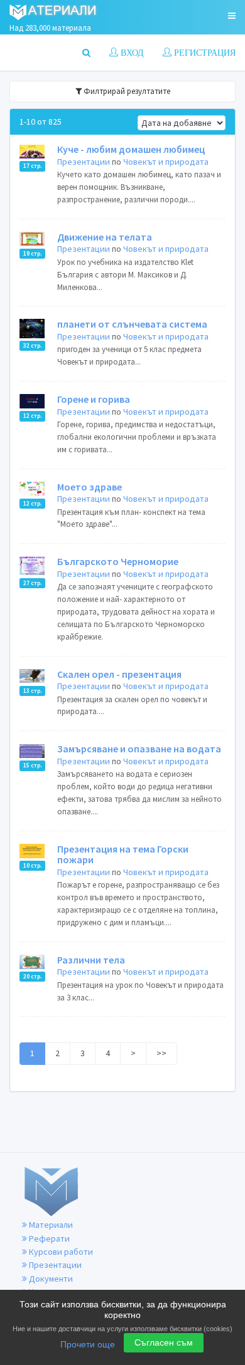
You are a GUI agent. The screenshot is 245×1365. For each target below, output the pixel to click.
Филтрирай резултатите (126, 91)
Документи (50, 1278)
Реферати (48, 1238)
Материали (50, 1224)
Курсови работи (60, 1251)
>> (161, 1053)
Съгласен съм (163, 1342)
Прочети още (87, 1344)
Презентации (83, 161)
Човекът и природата (166, 161)
